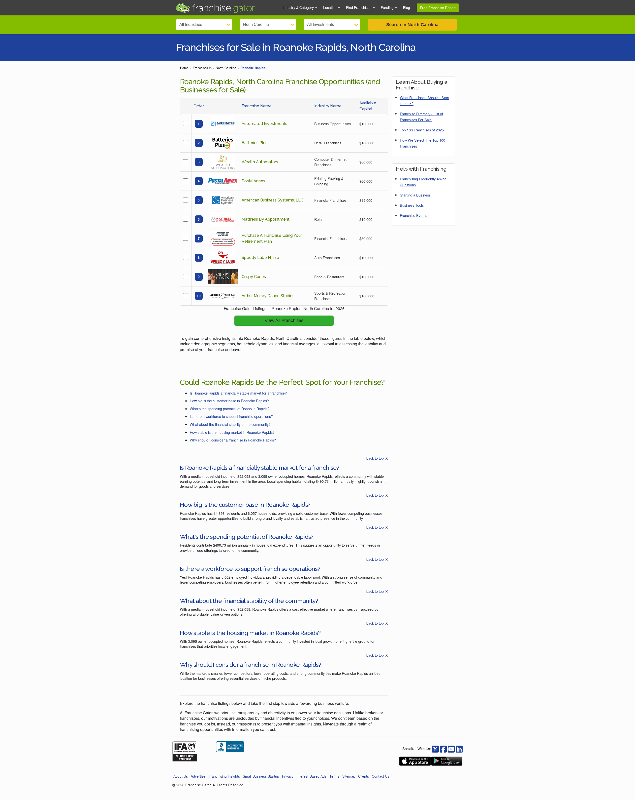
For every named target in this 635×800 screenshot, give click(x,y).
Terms (334, 776)
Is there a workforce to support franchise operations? (231, 416)
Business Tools (412, 205)
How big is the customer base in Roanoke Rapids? (229, 400)
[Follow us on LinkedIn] (459, 748)
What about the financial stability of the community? (230, 424)
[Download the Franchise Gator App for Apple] (415, 761)
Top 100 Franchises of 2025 (422, 129)
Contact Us (380, 776)
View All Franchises (284, 320)
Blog (406, 7)
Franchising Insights (224, 776)
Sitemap (348, 776)
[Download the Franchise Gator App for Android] (447, 761)
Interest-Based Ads (311, 776)
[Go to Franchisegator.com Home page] (226, 7)
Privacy (287, 776)
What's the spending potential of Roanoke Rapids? (229, 408)
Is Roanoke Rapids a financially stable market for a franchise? (238, 393)
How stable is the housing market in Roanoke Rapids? (232, 432)
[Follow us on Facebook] (435, 748)
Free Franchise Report (438, 7)
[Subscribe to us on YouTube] (451, 748)
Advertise (198, 776)
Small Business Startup (261, 776)
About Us (180, 776)
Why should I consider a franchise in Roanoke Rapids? (233, 439)
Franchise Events (413, 215)
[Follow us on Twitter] (443, 748)
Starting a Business (415, 195)
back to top (375, 458)
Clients (363, 776)
